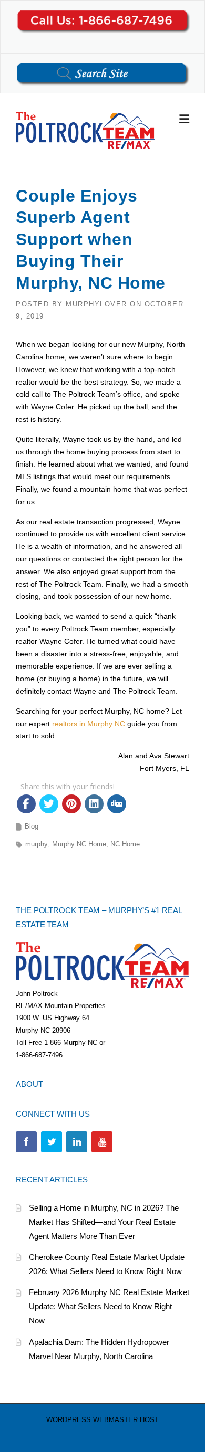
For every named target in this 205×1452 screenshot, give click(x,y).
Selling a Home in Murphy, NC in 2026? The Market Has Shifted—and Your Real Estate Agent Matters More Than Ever (104, 1222)
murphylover (96, 304)
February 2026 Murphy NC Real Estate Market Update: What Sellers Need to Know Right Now (109, 1306)
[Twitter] (51, 1141)
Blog (31, 826)
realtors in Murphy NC (88, 723)
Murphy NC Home (79, 844)
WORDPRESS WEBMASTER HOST (102, 1420)
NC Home (125, 844)
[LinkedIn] (76, 1141)
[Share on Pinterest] (71, 803)
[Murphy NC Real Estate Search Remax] (85, 129)
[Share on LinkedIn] (94, 803)
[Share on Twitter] (48, 803)
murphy (36, 844)
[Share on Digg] (116, 803)
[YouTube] (101, 1141)
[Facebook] (26, 1141)
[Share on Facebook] (26, 803)
